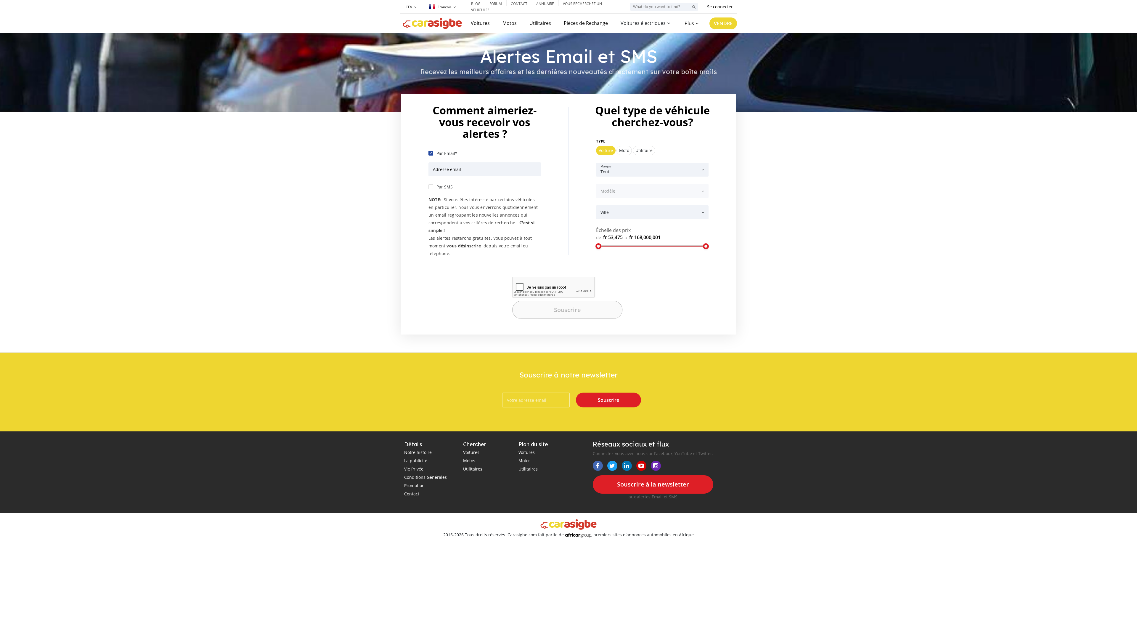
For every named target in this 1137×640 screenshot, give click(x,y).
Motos (509, 23)
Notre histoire (418, 452)
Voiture (606, 150)
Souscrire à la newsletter (653, 484)
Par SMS (444, 187)
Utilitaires (540, 23)
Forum (495, 3)
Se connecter (720, 6)
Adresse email (447, 169)
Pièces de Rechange (586, 23)
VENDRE (723, 23)
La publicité (415, 460)
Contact (519, 3)
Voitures (480, 23)
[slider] (598, 246)
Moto (624, 150)
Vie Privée (413, 469)
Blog (476, 3)
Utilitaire (644, 150)
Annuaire (545, 3)
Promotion (414, 485)
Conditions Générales (425, 477)
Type (600, 141)
